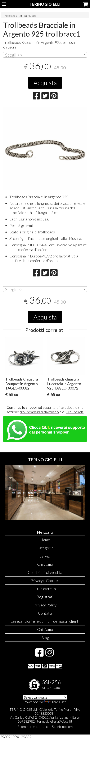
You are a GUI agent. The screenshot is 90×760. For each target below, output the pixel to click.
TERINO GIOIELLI (45, 4)
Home (45, 539)
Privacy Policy (45, 605)
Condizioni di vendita (45, 572)
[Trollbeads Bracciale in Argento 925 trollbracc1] (45, 148)
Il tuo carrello (45, 588)
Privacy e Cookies (45, 580)
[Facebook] (39, 654)
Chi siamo (45, 564)
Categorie (45, 548)
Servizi (45, 556)
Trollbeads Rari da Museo (19, 15)
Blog (45, 637)
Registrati (45, 597)
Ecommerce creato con (45, 726)
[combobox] (45, 55)
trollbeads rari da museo (39, 412)
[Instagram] (49, 654)
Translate (59, 702)
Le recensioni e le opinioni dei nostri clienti (45, 621)
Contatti (45, 613)
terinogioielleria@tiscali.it (54, 721)
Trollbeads (75, 412)
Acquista (45, 82)
